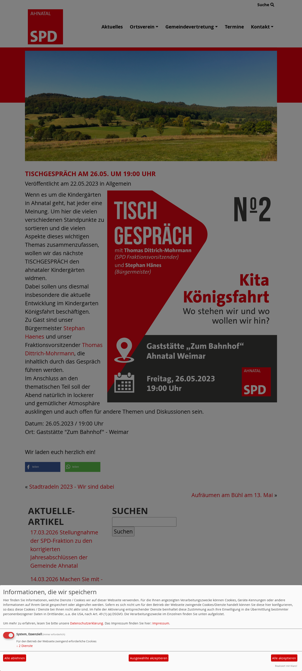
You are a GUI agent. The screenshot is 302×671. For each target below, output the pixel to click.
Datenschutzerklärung (86, 623)
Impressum (160, 623)
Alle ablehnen (14, 658)
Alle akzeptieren (284, 658)
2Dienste (24, 646)
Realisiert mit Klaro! (286, 665)
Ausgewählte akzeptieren (148, 658)
